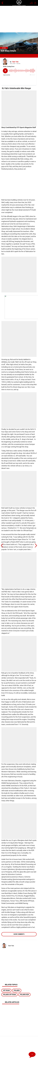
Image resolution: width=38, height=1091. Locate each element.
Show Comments (19, 934)
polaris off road (9, 994)
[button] (2, 546)
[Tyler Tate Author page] (4, 61)
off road (6, 990)
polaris (17, 990)
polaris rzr (24, 994)
